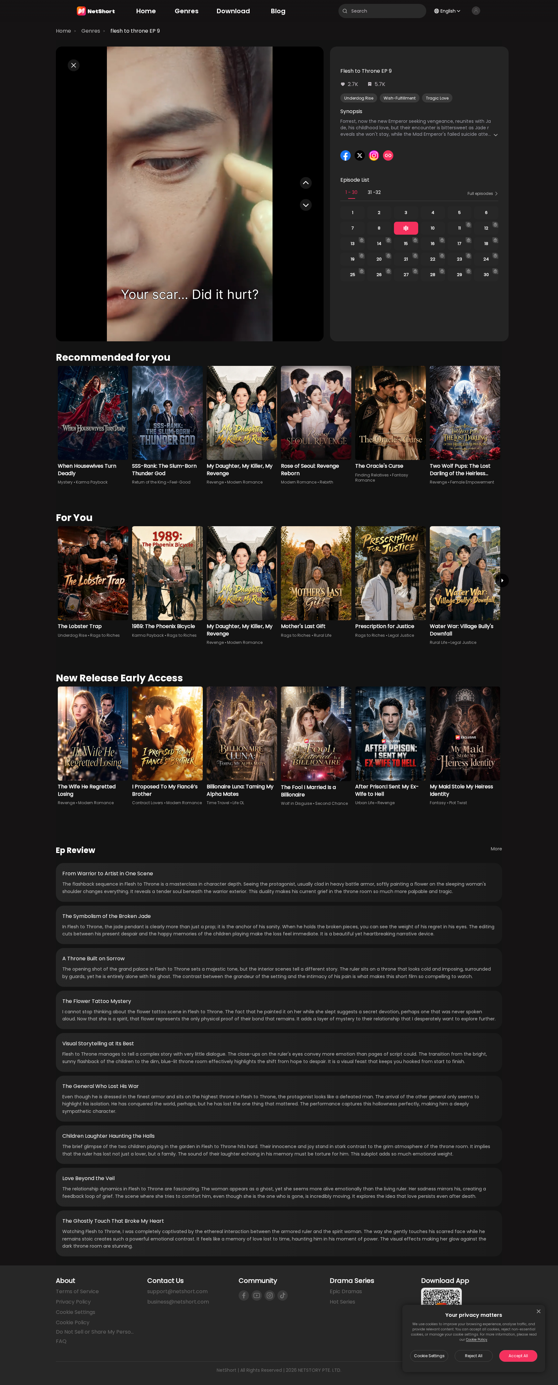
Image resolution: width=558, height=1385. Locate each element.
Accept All (518, 1355)
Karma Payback (92, 482)
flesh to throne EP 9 (135, 31)
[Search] (344, 11)
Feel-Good (180, 482)
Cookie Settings (429, 1355)
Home (63, 31)
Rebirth (326, 482)
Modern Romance (245, 482)
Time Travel (218, 802)
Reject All (473, 1355)
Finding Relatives (372, 475)
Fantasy (438, 802)
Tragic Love (437, 98)
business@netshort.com (178, 1301)
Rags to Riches (105, 635)
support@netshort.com (177, 1291)
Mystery (65, 482)
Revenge (215, 482)
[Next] (502, 580)
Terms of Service (77, 1291)
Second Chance (331, 803)
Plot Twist (458, 802)
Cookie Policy (476, 1339)
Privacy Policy (73, 1301)
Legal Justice (401, 635)
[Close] (538, 1311)
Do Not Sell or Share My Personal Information (96, 1332)
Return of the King (149, 482)
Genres (90, 31)
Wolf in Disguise (296, 803)
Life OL (238, 802)
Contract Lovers (147, 802)
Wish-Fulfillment (400, 98)
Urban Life (364, 802)
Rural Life (322, 635)
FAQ (61, 1341)
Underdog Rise (358, 98)
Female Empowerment (472, 482)
